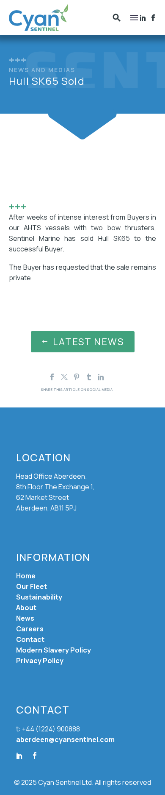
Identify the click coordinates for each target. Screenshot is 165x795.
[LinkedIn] (101, 377)
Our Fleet (31, 586)
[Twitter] (64, 377)
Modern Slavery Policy (53, 650)
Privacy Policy (39, 660)
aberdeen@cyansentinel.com (65, 739)
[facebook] (34, 755)
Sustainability (39, 597)
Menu (134, 17)
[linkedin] (19, 755)
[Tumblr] (88, 377)
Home (26, 575)
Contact (30, 639)
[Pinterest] (76, 377)
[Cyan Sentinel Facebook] (153, 17)
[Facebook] (143, 17)
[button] (117, 17)
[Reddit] (113, 377)
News (25, 618)
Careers (30, 628)
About (26, 607)
